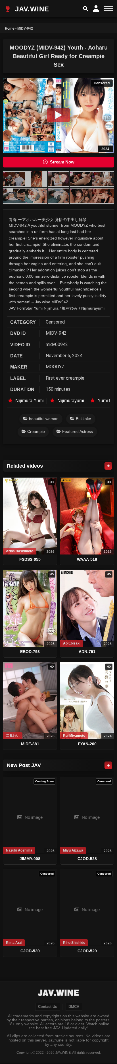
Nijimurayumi (70, 400)
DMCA (73, 1007)
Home (9, 28)
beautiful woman (43, 418)
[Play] (58, 115)
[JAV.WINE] (58, 993)
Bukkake (83, 418)
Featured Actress (77, 431)
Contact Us (47, 1007)
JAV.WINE (31, 9)
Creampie (36, 431)
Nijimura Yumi (29, 400)
